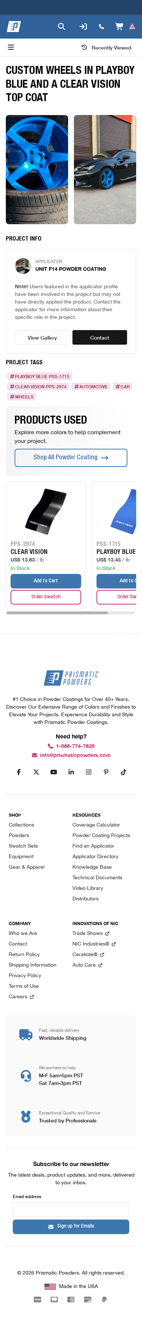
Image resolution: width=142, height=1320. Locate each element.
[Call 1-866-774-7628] (101, 27)
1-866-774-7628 (75, 746)
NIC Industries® (90, 944)
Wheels (24, 397)
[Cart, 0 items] (125, 26)
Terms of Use (24, 986)
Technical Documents (97, 878)
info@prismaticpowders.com (75, 755)
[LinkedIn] (71, 772)
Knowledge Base (92, 867)
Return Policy (24, 955)
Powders (19, 836)
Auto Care (84, 965)
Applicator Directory (95, 857)
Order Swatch (45, 597)
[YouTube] (53, 772)
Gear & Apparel (26, 867)
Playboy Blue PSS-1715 (42, 376)
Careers (18, 997)
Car (125, 386)
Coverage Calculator (96, 825)
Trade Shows (87, 934)
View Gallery (42, 337)
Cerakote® (85, 955)
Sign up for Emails (75, 1226)
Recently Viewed (111, 47)
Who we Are (23, 934)
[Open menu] (11, 47)
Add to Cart (46, 581)
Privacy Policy (25, 976)
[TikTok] (123, 772)
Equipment (21, 857)
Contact (99, 337)
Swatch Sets (23, 846)
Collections (21, 825)
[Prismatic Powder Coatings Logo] (14, 26)
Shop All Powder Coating (65, 458)
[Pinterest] (106, 772)
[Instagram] (88, 772)
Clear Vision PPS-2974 (41, 386)
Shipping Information (32, 965)
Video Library (87, 888)
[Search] (62, 27)
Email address (27, 1196)
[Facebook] (18, 772)
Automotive (93, 386)
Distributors (85, 899)
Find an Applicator (93, 846)
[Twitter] (36, 772)
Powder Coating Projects (101, 836)
